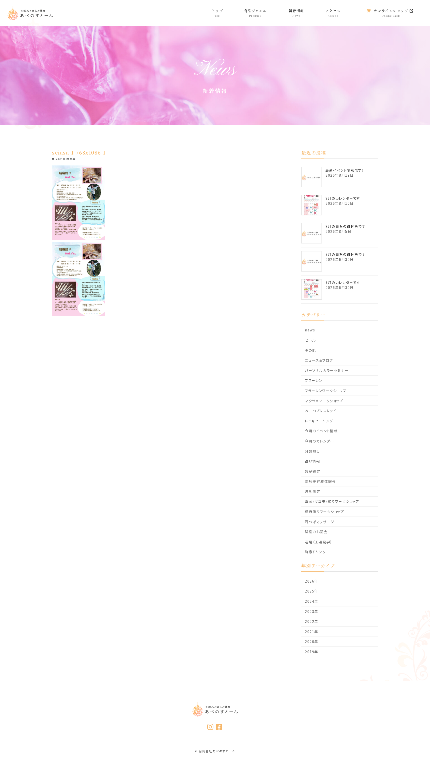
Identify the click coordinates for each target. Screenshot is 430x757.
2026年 (311, 581)
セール (310, 340)
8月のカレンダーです (342, 198)
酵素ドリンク (315, 552)
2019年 (311, 651)
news (310, 329)
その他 (310, 350)
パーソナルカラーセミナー (326, 370)
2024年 (311, 601)
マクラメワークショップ (324, 400)
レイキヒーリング (319, 420)
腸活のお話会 (316, 531)
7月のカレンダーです (342, 282)
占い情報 (312, 461)
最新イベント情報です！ (344, 170)
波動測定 (312, 491)
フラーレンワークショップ (325, 390)
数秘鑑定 (312, 471)
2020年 (311, 641)
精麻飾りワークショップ (324, 511)
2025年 (311, 591)
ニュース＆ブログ (319, 360)
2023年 (311, 611)
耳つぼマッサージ (319, 521)
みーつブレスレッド (320, 410)
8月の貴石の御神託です (345, 226)
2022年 (311, 621)
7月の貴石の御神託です (345, 254)
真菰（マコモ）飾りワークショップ (332, 501)
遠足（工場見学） (318, 541)
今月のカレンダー (319, 440)
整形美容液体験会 (320, 481)
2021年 (311, 631)
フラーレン (313, 380)
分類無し (312, 451)
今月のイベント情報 (321, 430)
